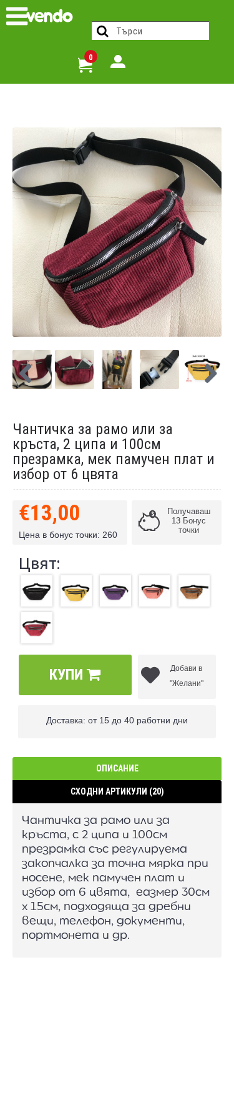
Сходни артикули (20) (117, 791)
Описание (117, 768)
